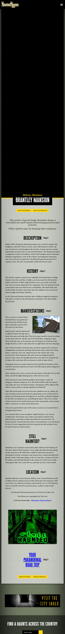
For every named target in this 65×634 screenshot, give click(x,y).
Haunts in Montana (39, 576)
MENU (62, 5)
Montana (37, 195)
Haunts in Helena (24, 576)
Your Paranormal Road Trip (32, 559)
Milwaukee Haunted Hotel (41, 500)
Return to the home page (10, 4)
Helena (27, 195)
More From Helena (24, 210)
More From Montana (40, 210)
